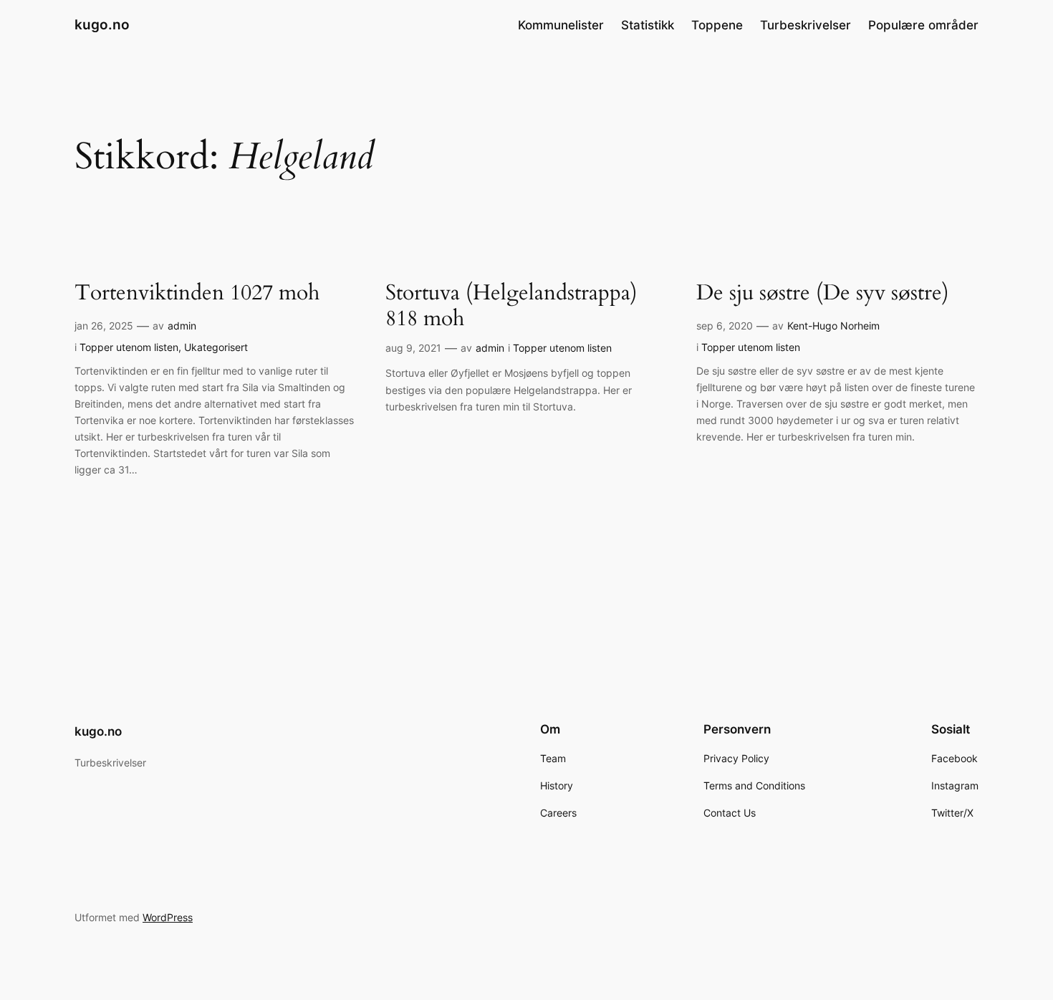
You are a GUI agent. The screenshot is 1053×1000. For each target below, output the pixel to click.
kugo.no (102, 24)
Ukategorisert (216, 347)
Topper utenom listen (129, 347)
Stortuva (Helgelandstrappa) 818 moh (511, 306)
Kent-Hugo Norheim (833, 325)
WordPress (168, 917)
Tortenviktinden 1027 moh (196, 294)
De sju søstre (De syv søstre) (822, 294)
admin (182, 325)
